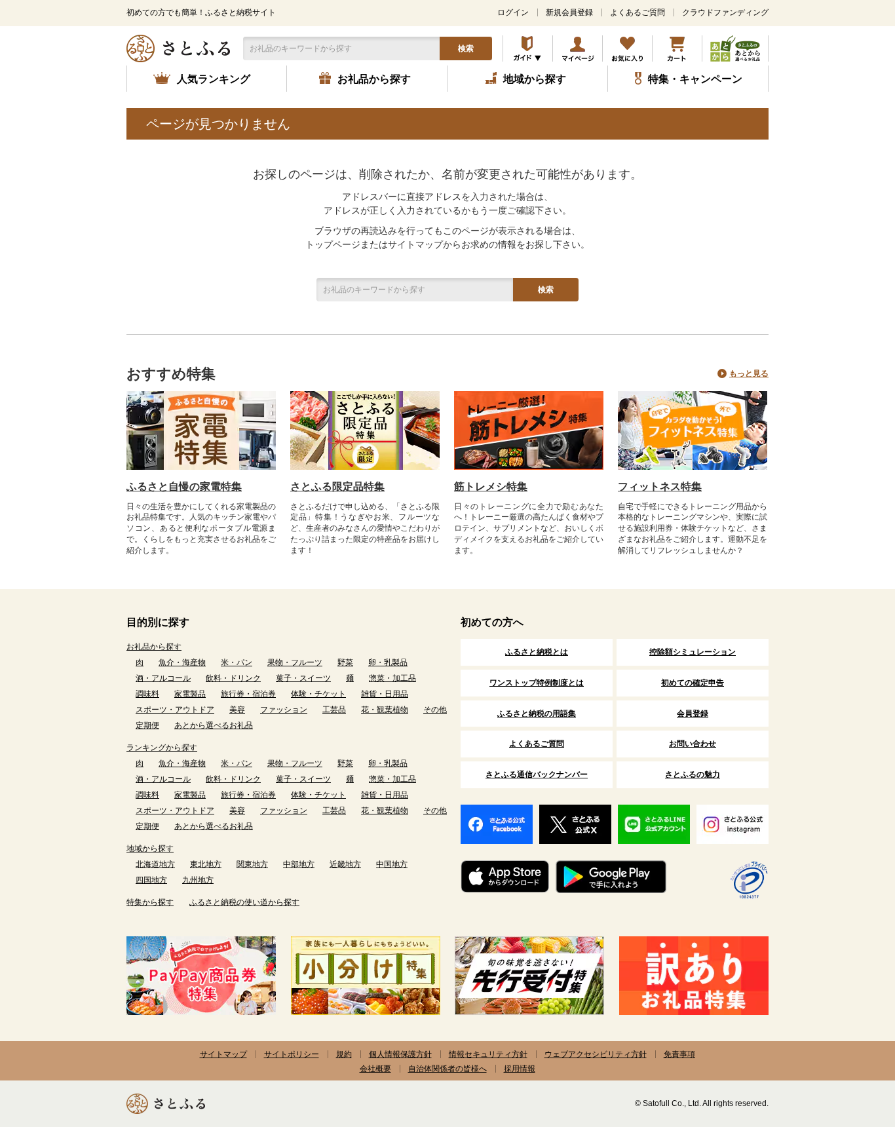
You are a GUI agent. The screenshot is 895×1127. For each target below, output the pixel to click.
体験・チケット (318, 693)
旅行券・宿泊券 (248, 693)
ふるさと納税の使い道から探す (244, 902)
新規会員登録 (569, 12)
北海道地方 (155, 864)
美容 (237, 709)
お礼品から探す (153, 646)
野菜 (345, 662)
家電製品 (190, 693)
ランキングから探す (161, 747)
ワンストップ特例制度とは (536, 682)
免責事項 (679, 1054)
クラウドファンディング (725, 12)
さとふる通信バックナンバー (537, 774)
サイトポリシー (291, 1054)
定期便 (147, 725)
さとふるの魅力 (692, 774)
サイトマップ (223, 1054)
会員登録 (692, 713)
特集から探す (150, 902)
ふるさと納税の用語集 (536, 713)
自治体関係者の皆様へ (447, 1068)
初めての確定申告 (692, 682)
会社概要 (375, 1068)
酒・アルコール (163, 678)
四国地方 (151, 880)
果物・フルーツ (294, 662)
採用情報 (519, 1068)
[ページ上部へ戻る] (849, 1041)
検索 (466, 48)
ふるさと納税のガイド (527, 48)
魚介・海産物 (182, 662)
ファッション (283, 709)
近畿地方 (345, 864)
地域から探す (150, 848)
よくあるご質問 (637, 12)
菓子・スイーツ (303, 678)
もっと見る (749, 373)
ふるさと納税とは (536, 652)
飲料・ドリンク (233, 678)
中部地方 (298, 864)
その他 (435, 709)
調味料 (147, 693)
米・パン (236, 662)
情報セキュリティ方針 (488, 1054)
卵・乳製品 (388, 662)
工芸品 (334, 709)
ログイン (513, 12)
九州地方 (198, 880)
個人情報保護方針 (400, 1054)
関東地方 (252, 864)
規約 (344, 1054)
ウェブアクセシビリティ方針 (595, 1054)
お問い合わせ (692, 743)
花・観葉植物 (384, 709)
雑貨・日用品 (384, 693)
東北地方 (205, 864)
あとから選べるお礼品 (213, 725)
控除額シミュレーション (692, 652)
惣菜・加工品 (392, 678)
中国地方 (392, 864)
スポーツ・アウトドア (175, 709)
